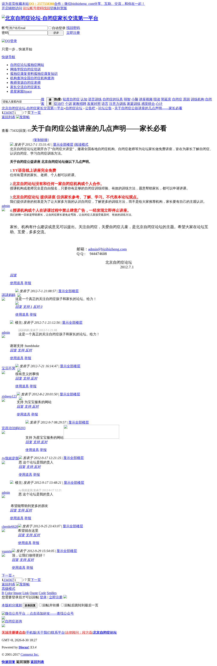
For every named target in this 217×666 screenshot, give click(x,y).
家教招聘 (79, 104)
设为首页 (8, 3)
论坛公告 (105, 108)
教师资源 (25, 82)
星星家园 (21, 91)
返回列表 (8, 117)
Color (9, 593)
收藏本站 (22, 3)
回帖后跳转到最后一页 (81, 605)
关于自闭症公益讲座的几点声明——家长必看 (148, 108)
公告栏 (90, 108)
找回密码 (73, 28)
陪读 (156, 99)
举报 (27, 283)
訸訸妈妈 (8, 295)
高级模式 (8, 589)
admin (6, 206)
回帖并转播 (50, 605)
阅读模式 (81, 144)
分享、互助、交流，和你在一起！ (119, 3)
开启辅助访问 (12, 8)
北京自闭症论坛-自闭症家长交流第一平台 (33, 108)
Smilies (52, 593)
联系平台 (58, 632)
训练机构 (197, 99)
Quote (34, 593)
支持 (27, 306)
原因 (186, 99)
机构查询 (32, 78)
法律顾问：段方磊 (78, 632)
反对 (37, 306)
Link (25, 593)
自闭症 (177, 99)
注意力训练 (117, 104)
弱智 (127, 99)
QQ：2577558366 (41, 3)
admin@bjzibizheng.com (107, 249)
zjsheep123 (9, 396)
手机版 (31, 632)
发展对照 (94, 104)
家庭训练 (133, 104)
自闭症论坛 (27, 65)
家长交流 (25, 87)
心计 (159, 104)
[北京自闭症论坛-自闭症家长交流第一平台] (50, 18)
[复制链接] (41, 140)
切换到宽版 (58, 8)
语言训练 (95, 99)
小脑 (134, 99)
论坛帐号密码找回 (36, 8)
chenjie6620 (10, 526)
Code (42, 593)
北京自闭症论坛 (105, 632)
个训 (68, 104)
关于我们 (43, 632)
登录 (43, 597)
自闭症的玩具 (113, 99)
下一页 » (8, 575)
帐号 (5, 28)
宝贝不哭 (8, 368)
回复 (13, 275)
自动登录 (58, 28)
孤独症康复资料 (34, 73)
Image (17, 593)
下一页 (36, 112)
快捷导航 (8, 57)
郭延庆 (166, 99)
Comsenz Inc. (30, 654)
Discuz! (24, 647)
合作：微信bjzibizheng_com (74, 3)
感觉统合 (148, 104)
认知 (84, 99)
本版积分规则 (12, 605)
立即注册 (73, 32)
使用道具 (17, 283)
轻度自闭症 (71, 99)
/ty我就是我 (10, 458)
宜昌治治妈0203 (13, 428)
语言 (105, 104)
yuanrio (7, 551)
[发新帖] (23, 117)
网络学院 (25, 69)
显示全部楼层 (63, 144)
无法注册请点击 (13, 632)
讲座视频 (146, 99)
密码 (5, 32)
